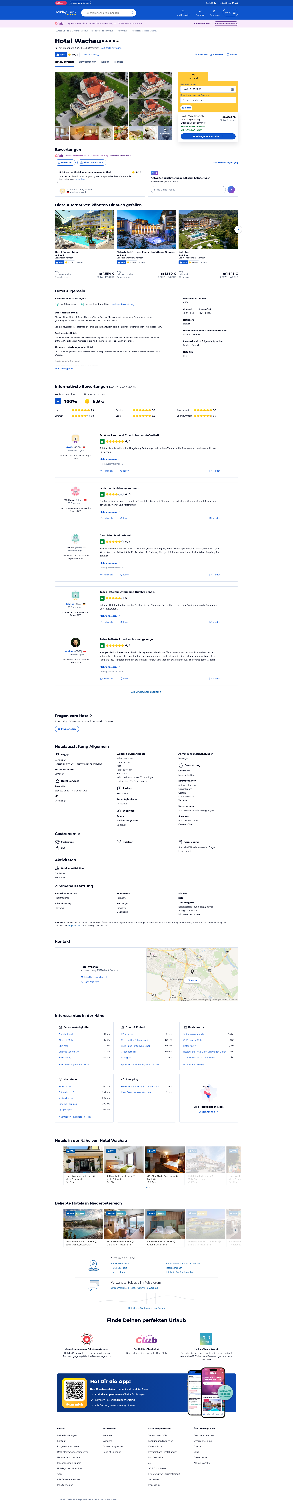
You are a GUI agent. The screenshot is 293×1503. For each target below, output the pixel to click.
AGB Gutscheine (157, 1468)
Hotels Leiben (118, 1272)
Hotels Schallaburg (120, 1263)
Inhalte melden (65, 1485)
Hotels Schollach (173, 1267)
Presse (197, 1446)
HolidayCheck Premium (70, 1468)
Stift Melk (64, 1046)
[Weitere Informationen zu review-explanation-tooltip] (98, 54)
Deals (59, 3)
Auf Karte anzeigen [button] (111, 48)
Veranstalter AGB (157, 1435)
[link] (183, 13)
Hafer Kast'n (189, 1046)
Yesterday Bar (66, 1098)
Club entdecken (202, 23)
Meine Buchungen (67, 1435)
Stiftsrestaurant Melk (194, 1034)
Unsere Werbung (203, 1441)
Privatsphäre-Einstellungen (162, 1452)
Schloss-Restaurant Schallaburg (200, 1057)
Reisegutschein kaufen (69, 1463)
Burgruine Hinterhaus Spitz (135, 1046)
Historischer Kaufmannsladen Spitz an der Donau (143, 1086)
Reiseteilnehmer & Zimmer (194, 95)
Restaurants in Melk (193, 1064)
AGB (150, 1463)
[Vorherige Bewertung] (57, 182)
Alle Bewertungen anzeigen (145, 691)
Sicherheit (153, 1479)
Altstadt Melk (66, 1040)
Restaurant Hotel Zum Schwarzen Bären (204, 1051)
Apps (59, 1474)
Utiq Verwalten (156, 1457)
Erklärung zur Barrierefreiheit (164, 1474)
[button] (91, 99)
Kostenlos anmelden (225, 23)
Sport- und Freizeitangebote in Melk (140, 1064)
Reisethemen (201, 1457)
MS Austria (127, 1034)
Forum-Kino (65, 1109)
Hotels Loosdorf (119, 1267)
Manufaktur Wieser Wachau (136, 1092)
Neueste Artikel (202, 1463)
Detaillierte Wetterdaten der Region (146, 1308)
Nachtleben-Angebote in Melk (74, 1116)
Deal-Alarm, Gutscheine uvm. (72, 1452)
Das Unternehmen (204, 1435)
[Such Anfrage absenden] (132, 12)
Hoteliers (107, 1435)
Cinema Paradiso (68, 1104)
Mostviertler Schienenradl (134, 1040)
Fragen (118, 61)
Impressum (154, 1485)
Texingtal (126, 1057)
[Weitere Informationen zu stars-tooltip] (117, 41)
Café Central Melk (192, 1040)
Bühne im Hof (66, 1092)
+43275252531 (92, 982)
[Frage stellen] (231, 189)
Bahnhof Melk (66, 1034)
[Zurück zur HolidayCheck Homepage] (65, 13)
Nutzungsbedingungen (160, 1441)
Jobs (196, 1452)
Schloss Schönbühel (69, 1051)
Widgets (107, 1441)
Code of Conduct (112, 1452)
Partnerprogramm (113, 1446)
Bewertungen (87, 61)
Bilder (105, 61)
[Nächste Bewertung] (143, 182)
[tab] (193, 76)
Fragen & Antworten (68, 1446)
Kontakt (209, 3)
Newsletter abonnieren (69, 1457)
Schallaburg (65, 1057)
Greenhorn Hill (129, 1051)
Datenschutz (155, 1446)
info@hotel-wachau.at (95, 977)
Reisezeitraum (188, 84)
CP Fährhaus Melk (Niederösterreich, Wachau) (134, 1287)
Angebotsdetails (75, 926)
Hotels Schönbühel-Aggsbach (180, 1272)
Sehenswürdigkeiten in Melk (74, 1064)
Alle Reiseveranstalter (68, 1479)
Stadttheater (65, 1086)
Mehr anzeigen (62, 368)
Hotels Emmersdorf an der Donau (182, 1263)
